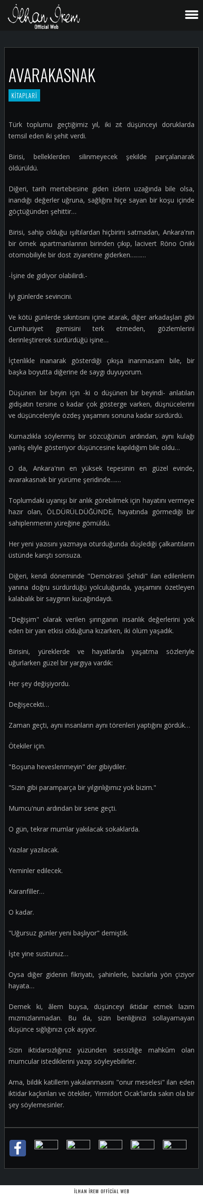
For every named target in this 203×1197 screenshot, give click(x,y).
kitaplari (24, 95)
